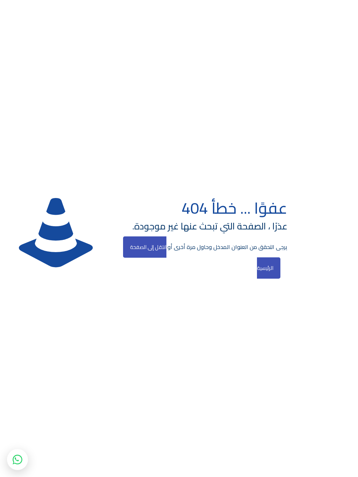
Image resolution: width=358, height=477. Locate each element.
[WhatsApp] (17, 459)
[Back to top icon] (324, 462)
